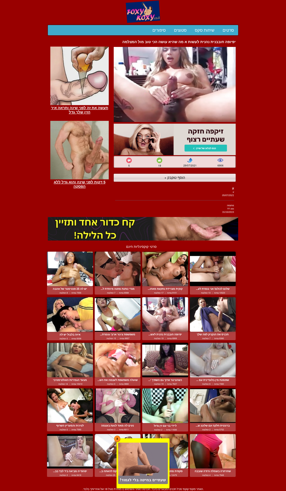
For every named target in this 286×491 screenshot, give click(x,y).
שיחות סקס (204, 30)
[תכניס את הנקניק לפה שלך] (213, 314)
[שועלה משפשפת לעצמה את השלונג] (118, 360)
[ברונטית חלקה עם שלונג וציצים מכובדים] (213, 405)
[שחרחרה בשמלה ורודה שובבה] (213, 451)
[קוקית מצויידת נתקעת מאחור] (165, 269)
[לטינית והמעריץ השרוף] (70, 405)
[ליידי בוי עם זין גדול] (165, 405)
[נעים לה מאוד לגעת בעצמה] (118, 405)
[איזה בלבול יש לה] (70, 314)
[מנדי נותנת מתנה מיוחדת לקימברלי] (118, 269)
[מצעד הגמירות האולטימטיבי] (70, 360)
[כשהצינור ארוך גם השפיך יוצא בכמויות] (165, 360)
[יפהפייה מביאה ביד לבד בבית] (70, 451)
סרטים (228, 30)
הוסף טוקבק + (174, 177)
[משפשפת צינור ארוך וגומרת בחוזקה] (118, 314)
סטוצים (180, 30)
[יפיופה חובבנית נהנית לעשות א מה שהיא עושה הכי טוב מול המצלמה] (165, 314)
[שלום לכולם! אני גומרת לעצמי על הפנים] (213, 269)
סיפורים (159, 30)
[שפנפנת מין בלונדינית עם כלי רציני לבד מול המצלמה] (213, 360)
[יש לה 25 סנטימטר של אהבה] (70, 269)
